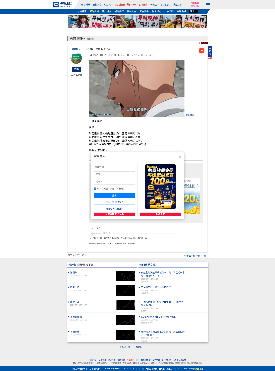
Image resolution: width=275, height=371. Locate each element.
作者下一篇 (201, 255)
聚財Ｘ (193, 11)
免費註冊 (195, 2)
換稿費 (210, 58)
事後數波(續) (78, 318)
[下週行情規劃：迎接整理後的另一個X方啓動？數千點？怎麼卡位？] (196, 300)
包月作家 (143, 4)
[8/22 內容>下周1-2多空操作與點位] (196, 315)
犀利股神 (154, 4)
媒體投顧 (177, 4)
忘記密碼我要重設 (114, 208)
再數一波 (78, 303)
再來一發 (78, 288)
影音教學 (144, 11)
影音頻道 (156, 11)
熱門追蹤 (165, 4)
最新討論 (85, 4)
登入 (114, 195)
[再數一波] (125, 305)
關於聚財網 (166, 360)
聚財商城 (94, 11)
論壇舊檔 (102, 360)
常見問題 (156, 360)
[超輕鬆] (76, 58)
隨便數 (78, 274)
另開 (191, 115)
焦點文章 (108, 4)
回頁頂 (139, 346)
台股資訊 (81, 11)
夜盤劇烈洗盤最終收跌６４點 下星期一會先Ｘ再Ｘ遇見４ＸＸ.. (163, 277)
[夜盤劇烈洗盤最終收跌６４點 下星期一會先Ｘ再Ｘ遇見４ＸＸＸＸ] (196, 270)
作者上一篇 (189, 255)
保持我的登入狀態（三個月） (111, 188)
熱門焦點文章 (147, 265)
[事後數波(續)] (125, 320)
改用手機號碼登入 (114, 202)
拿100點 (195, 5)
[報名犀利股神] (137, 21)
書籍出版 (121, 360)
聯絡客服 (160, 214)
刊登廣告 (130, 360)
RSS (137, 360)
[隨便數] (125, 276)
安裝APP (93, 360)
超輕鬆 (90, 39)
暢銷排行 (119, 11)
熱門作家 (131, 4)
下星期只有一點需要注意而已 (156, 289)
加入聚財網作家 (179, 360)
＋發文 (210, 51)
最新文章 (97, 4)
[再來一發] (125, 290)
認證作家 (111, 360)
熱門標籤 (120, 4)
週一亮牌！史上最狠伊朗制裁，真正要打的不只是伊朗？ (163, 336)
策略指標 (181, 11)
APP (74, 75)
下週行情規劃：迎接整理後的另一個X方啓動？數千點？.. (162, 306)
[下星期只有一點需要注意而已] (196, 285)
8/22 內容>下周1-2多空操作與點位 (158, 319)
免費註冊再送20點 (114, 214)
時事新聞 (169, 11)
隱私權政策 (146, 360)
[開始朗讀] (201, 50)
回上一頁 (126, 346)
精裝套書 (131, 11)
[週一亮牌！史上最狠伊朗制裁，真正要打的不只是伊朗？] (196, 329)
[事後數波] (125, 335)
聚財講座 (106, 11)
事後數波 (78, 333)
